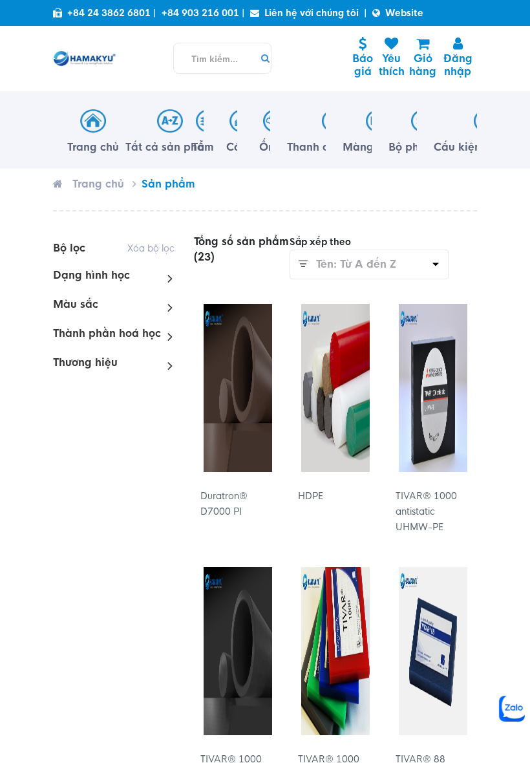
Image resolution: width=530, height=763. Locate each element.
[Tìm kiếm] (262, 59)
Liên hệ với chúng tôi (311, 13)
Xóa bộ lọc (151, 248)
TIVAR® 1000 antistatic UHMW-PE (426, 511)
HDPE (310, 496)
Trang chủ (98, 184)
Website (404, 13)
